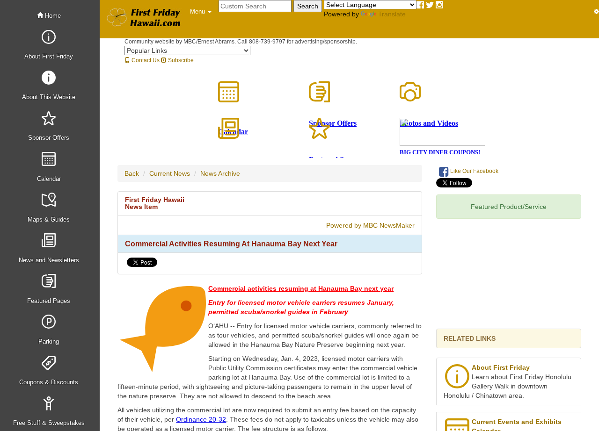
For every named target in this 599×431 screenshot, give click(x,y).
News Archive (220, 173)
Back (131, 173)
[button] (201, 11)
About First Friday (501, 367)
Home (52, 15)
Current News (169, 173)
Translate (392, 14)
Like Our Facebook (473, 171)
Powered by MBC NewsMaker (370, 225)
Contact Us (145, 60)
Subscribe (180, 60)
